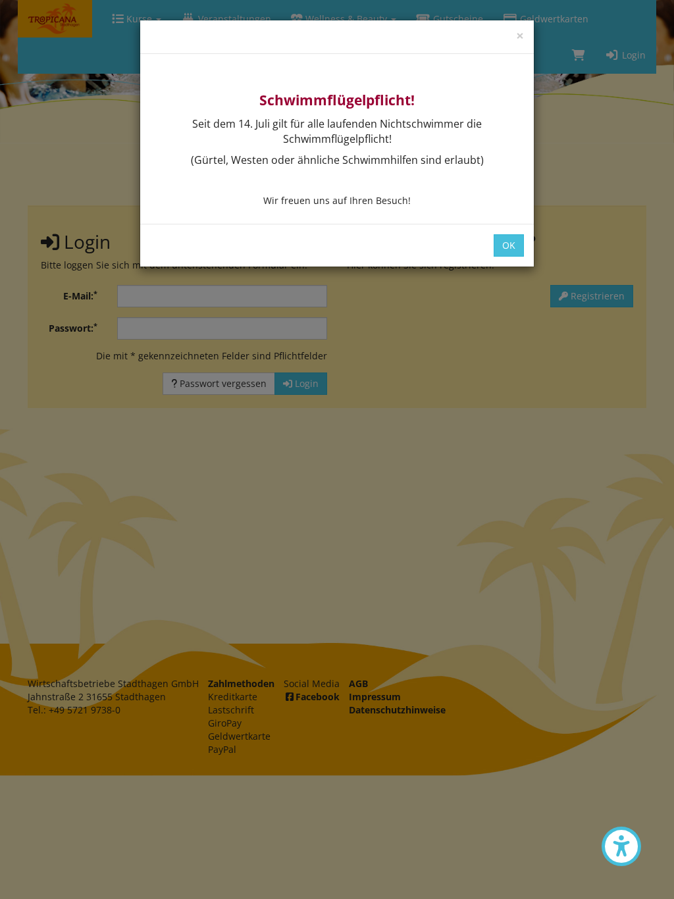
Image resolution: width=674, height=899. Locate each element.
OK (508, 245)
